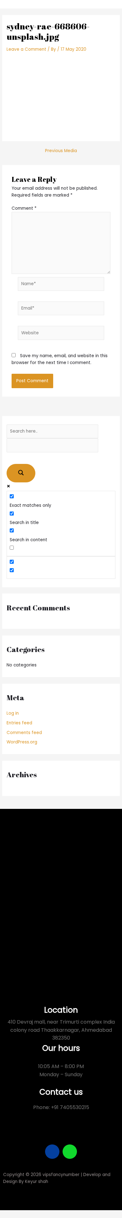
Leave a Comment (26, 49)
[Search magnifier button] (21, 473)
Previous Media (61, 151)
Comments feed (24, 733)
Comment (24, 208)
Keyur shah (36, 1182)
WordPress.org (22, 742)
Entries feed (19, 723)
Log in (13, 713)
